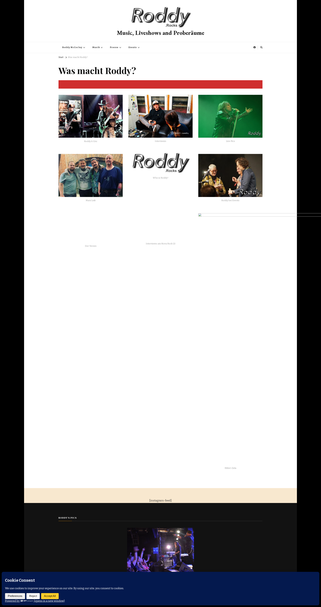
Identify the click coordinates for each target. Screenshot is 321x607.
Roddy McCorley (72, 47)
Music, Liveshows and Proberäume (160, 33)
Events (132, 47)
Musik (96, 47)
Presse (114, 47)
